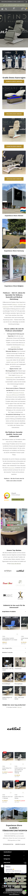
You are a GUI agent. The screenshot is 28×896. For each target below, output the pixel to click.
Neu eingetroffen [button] (7, 648)
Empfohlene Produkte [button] (9, 611)
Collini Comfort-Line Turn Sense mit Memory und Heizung (20, 770)
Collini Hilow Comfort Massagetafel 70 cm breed (9, 639)
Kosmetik (20, 304)
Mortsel (16, 395)
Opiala (8, 360)
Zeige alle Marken (16, 563)
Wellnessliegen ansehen (14, 114)
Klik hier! (20, 707)
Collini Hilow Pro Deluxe (6, 768)
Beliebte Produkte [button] (7, 652)
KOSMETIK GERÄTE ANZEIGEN (14, 81)
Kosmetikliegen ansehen (14, 146)
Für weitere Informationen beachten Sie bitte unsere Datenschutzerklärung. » (14, 893)
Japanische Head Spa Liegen (13, 528)
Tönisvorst (9, 395)
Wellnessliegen (13, 522)
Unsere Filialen (20, 844)
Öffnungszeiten (8, 844)
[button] (2, 9)
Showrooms (16, 392)
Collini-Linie (13, 362)
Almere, (22, 392)
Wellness (14, 304)
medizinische (6, 306)
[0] (25, 9)
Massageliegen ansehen (14, 179)
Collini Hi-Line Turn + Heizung (7, 797)
